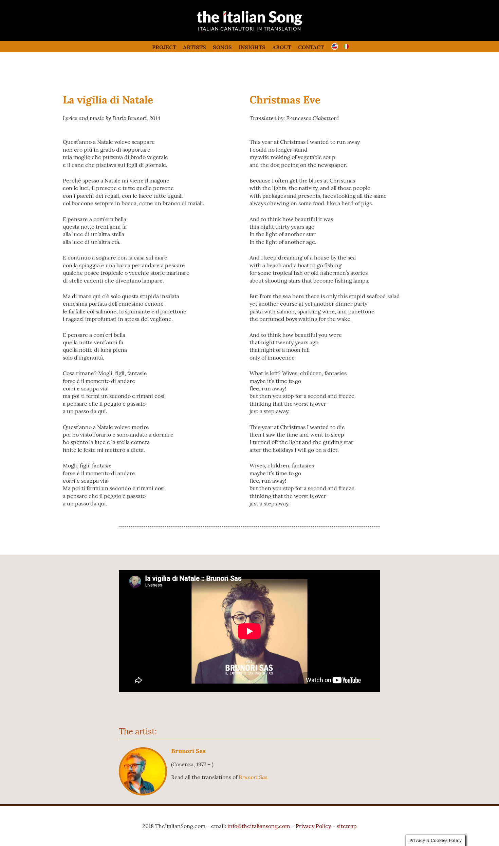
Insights (252, 47)
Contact (311, 47)
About (281, 47)
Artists (194, 47)
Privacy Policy (313, 826)
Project (164, 47)
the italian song (232, 30)
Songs (222, 47)
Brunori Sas (188, 751)
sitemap (347, 826)
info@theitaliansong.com (258, 826)
